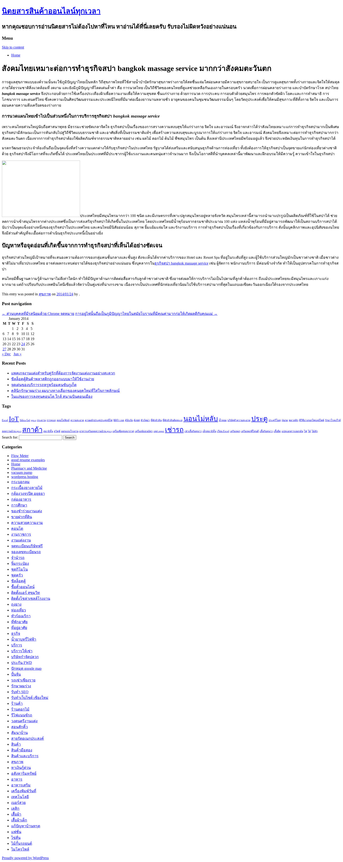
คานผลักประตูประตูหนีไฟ (98, 420)
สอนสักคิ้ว (19, 727)
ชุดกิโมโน (19, 569)
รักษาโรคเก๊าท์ (333, 420)
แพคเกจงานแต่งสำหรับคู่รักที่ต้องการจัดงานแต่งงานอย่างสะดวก (63, 373)
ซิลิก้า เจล (118, 420)
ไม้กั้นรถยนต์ (21, 843)
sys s (33, 420)
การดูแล (51, 420)
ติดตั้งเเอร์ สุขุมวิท (25, 593)
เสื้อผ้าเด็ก (19, 820)
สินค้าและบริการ (24, 756)
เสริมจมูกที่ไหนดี (250, 431)
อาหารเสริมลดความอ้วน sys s (95, 431)
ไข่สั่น (16, 838)
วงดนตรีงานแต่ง (24, 721)
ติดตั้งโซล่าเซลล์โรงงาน (30, 598)
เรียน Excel (223, 431)
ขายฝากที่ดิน (21, 517)
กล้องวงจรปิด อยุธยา (28, 494)
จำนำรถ (17, 558)
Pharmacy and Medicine (29, 468)
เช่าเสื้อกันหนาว (193, 431)
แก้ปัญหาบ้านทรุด (25, 826)
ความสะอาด (77, 420)
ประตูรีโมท (275, 420)
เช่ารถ (174, 429)
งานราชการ (21, 534)
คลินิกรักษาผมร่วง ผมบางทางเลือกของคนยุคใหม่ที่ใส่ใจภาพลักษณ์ (65, 391)
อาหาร (16, 779)
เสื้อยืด (277, 431)
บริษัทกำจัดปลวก (25, 657)
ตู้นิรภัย (129, 420)
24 (23, 344)
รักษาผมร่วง (21, 686)
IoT (14, 418)
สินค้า (16, 744)
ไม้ (309, 431)
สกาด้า (32, 429)
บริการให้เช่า (21, 651)
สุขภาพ (45, 294)
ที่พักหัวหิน (156, 420)
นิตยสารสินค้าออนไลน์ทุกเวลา (51, 11)
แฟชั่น (16, 832)
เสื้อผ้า (16, 814)
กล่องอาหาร (21, 499)
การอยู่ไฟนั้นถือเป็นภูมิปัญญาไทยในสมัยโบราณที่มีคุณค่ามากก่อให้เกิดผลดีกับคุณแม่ (146, 314)
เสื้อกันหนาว (266, 431)
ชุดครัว (17, 575)
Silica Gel (25, 420)
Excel (5, 420)
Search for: (10, 437)
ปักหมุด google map (26, 668)
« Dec (6, 354)
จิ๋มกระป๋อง (20, 563)
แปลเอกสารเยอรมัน (292, 431)
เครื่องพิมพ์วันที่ (23, 791)
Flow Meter (19, 456)
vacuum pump (21, 473)
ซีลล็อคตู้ (18, 581)
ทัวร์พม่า (145, 420)
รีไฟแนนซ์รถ (21, 715)
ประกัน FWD (21, 663)
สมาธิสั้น (48, 431)
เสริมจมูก (235, 431)
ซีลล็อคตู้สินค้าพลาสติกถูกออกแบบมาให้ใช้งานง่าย (52, 379)
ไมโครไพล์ (20, 849)
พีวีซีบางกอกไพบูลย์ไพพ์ (311, 420)
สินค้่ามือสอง (21, 750)
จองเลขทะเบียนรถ (26, 552)
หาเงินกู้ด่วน (21, 768)
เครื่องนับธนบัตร (144, 431)
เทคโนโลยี (20, 797)
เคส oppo (159, 431)
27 (4, 349)
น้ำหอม (223, 420)
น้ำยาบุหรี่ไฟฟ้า (23, 639)
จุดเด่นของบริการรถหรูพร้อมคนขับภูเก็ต (44, 385)
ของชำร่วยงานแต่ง (26, 511)
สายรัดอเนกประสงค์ (27, 738)
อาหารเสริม (21, 785)
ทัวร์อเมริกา (21, 616)
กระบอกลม (20, 482)
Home (15, 55)
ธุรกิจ (15, 633)
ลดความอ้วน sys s (11, 431)
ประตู (259, 418)
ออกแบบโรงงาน (69, 431)
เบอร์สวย (18, 803)
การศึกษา (19, 505)
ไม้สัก (315, 431)
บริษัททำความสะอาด (239, 420)
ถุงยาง (16, 604)
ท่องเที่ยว (18, 610)
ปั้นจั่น (16, 674)
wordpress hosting (24, 477)
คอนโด (17, 528)
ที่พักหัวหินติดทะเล (172, 420)
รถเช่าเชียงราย (23, 680)
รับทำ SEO (19, 692)
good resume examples (28, 460)
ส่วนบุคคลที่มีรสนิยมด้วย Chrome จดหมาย (38, 314)
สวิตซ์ (57, 431)
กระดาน (41, 420)
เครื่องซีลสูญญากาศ (123, 431)
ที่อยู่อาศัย (19, 628)
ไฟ (305, 431)
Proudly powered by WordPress (25, 858)
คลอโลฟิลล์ (63, 420)
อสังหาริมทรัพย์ (23, 773)
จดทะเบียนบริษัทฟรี (27, 546)
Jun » (17, 354)
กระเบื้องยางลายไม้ (26, 488)
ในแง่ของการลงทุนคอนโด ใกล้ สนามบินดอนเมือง (51, 396)
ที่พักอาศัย (19, 622)
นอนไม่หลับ (200, 418)
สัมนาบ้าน (19, 733)
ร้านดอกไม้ (20, 709)
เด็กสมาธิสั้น (209, 431)
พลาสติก (293, 420)
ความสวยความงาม (27, 523)
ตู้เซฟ (137, 420)
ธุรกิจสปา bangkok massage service (181, 263)
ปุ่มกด (285, 420)
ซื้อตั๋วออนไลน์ (23, 587)
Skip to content (13, 47)
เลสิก (15, 808)
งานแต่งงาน (21, 540)
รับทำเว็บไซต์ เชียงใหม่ (29, 698)
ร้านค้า (17, 703)
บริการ (16, 645)
